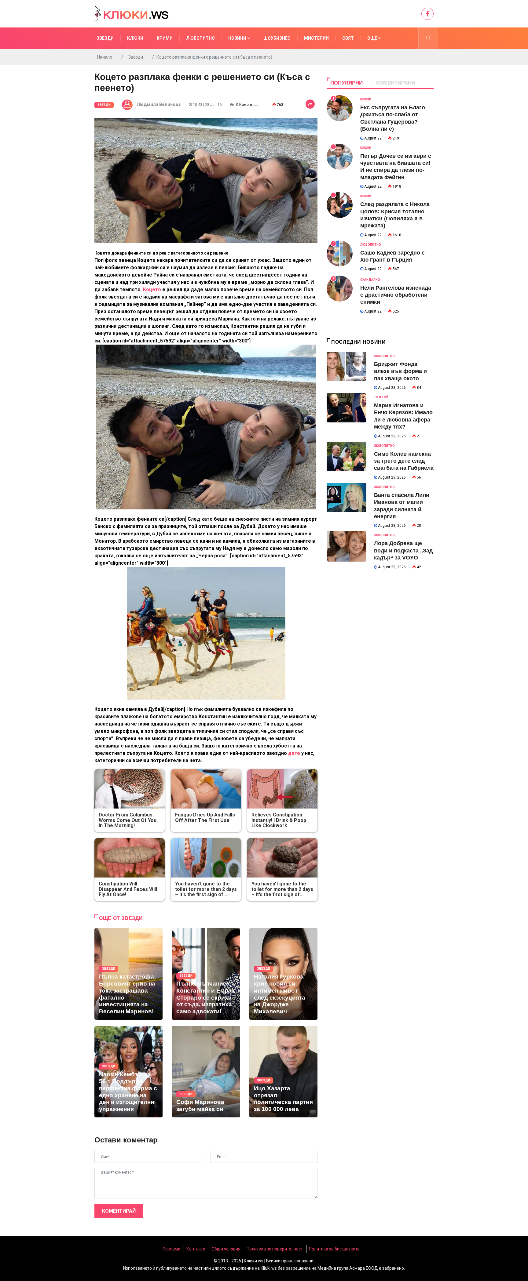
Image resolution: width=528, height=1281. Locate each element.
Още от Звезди (121, 918)
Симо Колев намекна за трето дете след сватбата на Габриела (404, 461)
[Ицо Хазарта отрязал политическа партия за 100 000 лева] (283, 1071)
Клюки (135, 38)
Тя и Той (381, 397)
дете (294, 753)
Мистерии (316, 38)
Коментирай (119, 1211)
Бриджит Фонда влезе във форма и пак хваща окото (400, 371)
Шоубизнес (277, 38)
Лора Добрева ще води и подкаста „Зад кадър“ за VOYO (403, 550)
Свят (348, 38)
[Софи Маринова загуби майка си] (206, 1071)
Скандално (370, 279)
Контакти (195, 1249)
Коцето (152, 289)
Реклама (171, 1249)
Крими (165, 38)
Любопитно (200, 38)
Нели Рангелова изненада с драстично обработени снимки (395, 295)
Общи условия (225, 1249)
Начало (104, 57)
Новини (237, 38)
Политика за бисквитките (334, 1249)
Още (372, 38)
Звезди (105, 38)
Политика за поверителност (275, 1249)
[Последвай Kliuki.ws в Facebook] (427, 14)
